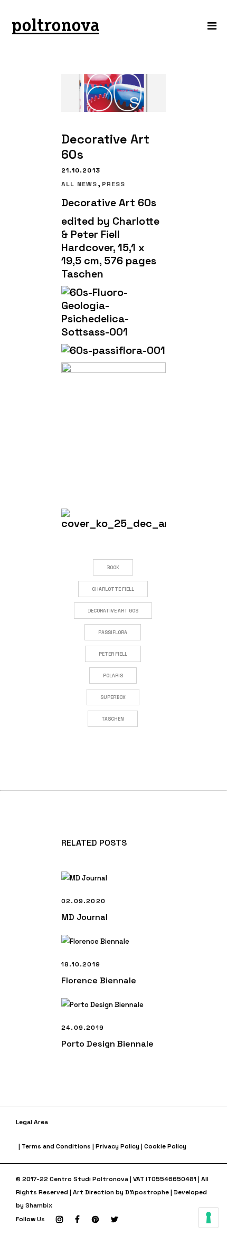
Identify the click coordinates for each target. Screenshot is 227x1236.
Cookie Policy (165, 1146)
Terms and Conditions (56, 1146)
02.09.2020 (83, 901)
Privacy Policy (117, 1146)
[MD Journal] (113, 878)
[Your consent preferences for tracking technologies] (208, 1218)
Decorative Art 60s (113, 611)
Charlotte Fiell (113, 589)
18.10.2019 (80, 964)
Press (114, 184)
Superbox (113, 697)
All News (79, 184)
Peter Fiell (113, 654)
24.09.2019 (82, 1027)
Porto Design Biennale (107, 1043)
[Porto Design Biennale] (113, 1004)
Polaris (113, 676)
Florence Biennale (98, 980)
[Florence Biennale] (113, 941)
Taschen (112, 719)
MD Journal (84, 917)
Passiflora (112, 632)
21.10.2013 (80, 170)
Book (113, 567)
